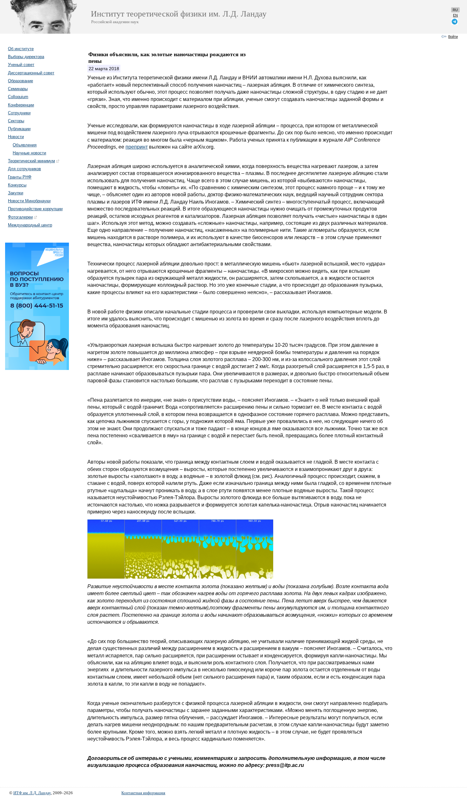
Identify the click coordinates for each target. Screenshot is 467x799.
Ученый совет (21, 64)
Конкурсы (17, 185)
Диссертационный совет (31, 72)
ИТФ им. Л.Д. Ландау (32, 793)
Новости (16, 136)
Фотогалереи (20, 217)
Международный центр (30, 225)
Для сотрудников (24, 168)
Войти (453, 36)
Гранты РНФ (19, 177)
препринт (136, 147)
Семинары (18, 88)
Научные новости (29, 153)
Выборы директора (26, 56)
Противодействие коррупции (35, 208)
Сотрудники (19, 113)
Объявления (25, 145)
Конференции (21, 105)
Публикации (19, 128)
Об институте (21, 48)
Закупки (15, 193)
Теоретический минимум (31, 160)
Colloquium (18, 96)
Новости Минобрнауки (29, 200)
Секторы (16, 120)
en (455, 15)
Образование (20, 80)
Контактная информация (143, 793)
